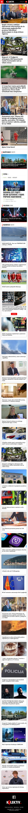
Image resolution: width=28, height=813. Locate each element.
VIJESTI (9, 152)
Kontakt (21, 807)
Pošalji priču (22, 1)
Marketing (16, 807)
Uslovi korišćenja (9, 807)
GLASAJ (14, 314)
